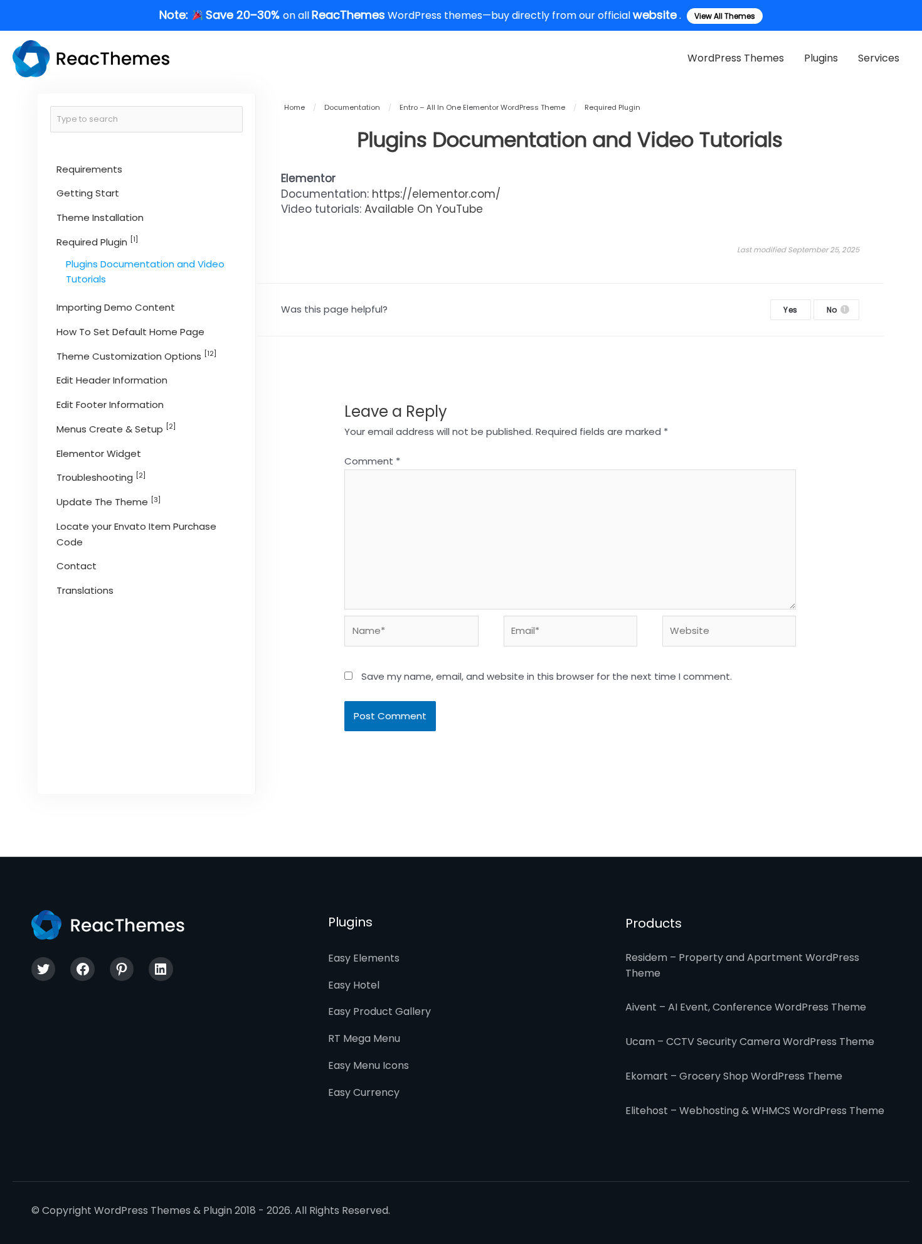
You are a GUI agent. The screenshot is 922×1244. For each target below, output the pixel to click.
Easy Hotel (353, 985)
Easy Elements (364, 958)
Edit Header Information (111, 380)
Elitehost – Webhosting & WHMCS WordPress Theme (754, 1110)
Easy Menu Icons (368, 1065)
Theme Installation (100, 217)
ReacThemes (348, 15)
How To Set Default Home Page (130, 331)
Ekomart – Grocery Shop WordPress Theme (733, 1076)
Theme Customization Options (136, 355)
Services (878, 58)
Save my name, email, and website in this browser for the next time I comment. (546, 676)
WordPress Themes (735, 58)
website (655, 15)
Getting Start (87, 193)
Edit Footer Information (110, 404)
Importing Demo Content (115, 307)
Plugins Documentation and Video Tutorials (145, 271)
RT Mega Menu (364, 1038)
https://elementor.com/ (436, 193)
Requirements (89, 169)
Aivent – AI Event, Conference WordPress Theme (745, 1007)
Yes (790, 309)
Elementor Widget (98, 453)
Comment (372, 461)
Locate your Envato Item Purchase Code (136, 534)
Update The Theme (108, 502)
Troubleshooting (101, 477)
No (836, 309)
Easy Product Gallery (379, 1011)
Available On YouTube (423, 209)
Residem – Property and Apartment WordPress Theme (742, 965)
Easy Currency (364, 1092)
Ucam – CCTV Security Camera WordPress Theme (749, 1041)
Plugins (821, 58)
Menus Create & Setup (116, 429)
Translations (85, 590)
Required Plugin (97, 242)
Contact (76, 566)
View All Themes (724, 16)
